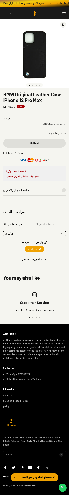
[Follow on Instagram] (22, 467)
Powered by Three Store (26, 486)
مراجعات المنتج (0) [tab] (13, 224)
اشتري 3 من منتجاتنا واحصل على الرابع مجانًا (22, 3)
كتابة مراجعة (34, 248)
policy (6, 406)
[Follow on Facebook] (5, 467)
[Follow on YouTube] (30, 467)
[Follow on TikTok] (38, 467)
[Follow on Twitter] (13, 467)
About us (7, 395)
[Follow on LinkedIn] (46, 467)
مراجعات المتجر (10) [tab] (45, 224)
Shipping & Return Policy (15, 400)
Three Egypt (12, 340)
